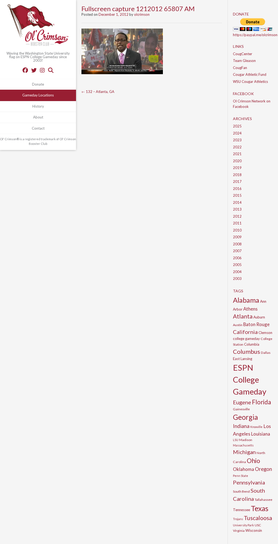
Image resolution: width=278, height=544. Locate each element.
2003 (237, 278)
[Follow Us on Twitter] (34, 70)
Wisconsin (253, 530)
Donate (38, 84)
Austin (237, 325)
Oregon (263, 469)
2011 (237, 223)
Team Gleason (244, 60)
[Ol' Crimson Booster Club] (38, 26)
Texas (259, 508)
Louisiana (260, 434)
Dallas (265, 353)
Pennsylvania (249, 482)
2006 (237, 258)
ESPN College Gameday (249, 379)
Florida (261, 402)
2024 (237, 133)
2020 (237, 161)
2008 (237, 244)
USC (258, 525)
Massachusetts (243, 445)
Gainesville (241, 409)
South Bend (241, 491)
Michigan (244, 452)
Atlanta (242, 316)
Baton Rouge (256, 324)
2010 (237, 230)
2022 (237, 147)
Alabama (246, 300)
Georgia (245, 417)
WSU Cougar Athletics (250, 81)
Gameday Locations (38, 95)
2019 (237, 167)
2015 (237, 195)
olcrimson (142, 14)
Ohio (253, 460)
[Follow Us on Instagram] (42, 70)
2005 (237, 264)
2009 (237, 237)
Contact (38, 128)
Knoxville (256, 427)
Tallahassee (263, 500)
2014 (237, 202)
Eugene (242, 402)
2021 (237, 154)
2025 (237, 126)
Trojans (238, 519)
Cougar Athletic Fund (249, 74)
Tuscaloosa (258, 517)
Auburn (259, 317)
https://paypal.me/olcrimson (255, 35)
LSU (235, 440)
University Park (243, 525)
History (38, 106)
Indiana (241, 426)
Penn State (240, 475)
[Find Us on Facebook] (25, 70)
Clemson (265, 332)
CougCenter (242, 54)
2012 (237, 216)
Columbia (251, 344)
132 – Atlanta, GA (97, 91)
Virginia (239, 531)
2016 (237, 188)
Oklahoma (243, 469)
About (38, 117)
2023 (237, 140)
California (245, 332)
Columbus (246, 351)
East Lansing (242, 359)
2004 (237, 272)
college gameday (246, 338)
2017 (237, 181)
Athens (250, 309)
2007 (237, 251)
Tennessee (241, 510)
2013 (237, 209)
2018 (237, 175)
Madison (245, 440)
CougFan (240, 67)
